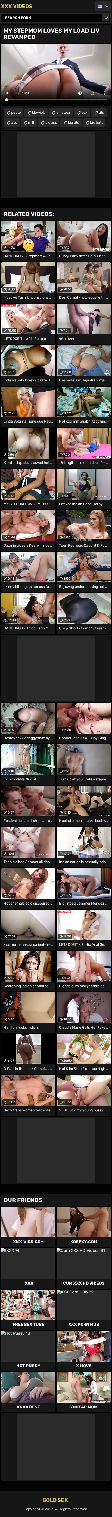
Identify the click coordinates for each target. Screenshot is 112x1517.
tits (101, 112)
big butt (96, 122)
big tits (73, 122)
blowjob (38, 112)
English (103, 6)
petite (16, 112)
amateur (63, 112)
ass (14, 122)
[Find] (105, 17)
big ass (51, 122)
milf (31, 122)
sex (85, 112)
